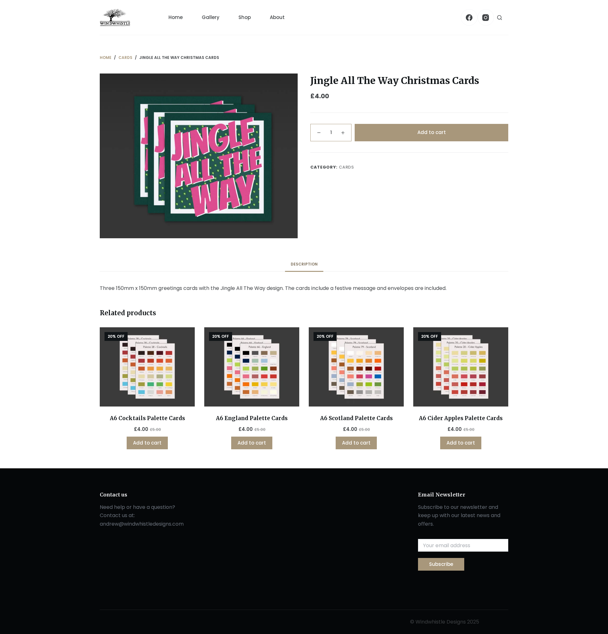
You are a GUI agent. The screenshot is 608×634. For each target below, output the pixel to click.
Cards (346, 167)
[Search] (499, 17)
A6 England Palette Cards (252, 418)
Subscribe (441, 564)
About (277, 17)
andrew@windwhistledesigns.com (142, 524)
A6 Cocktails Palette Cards (147, 418)
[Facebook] (469, 17)
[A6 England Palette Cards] (251, 367)
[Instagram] (486, 17)
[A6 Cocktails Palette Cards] (147, 367)
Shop (244, 17)
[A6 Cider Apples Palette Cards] (460, 367)
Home (175, 17)
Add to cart (431, 132)
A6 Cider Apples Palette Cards (461, 418)
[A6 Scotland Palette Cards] (356, 367)
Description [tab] (304, 264)
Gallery (210, 17)
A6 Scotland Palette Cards (356, 418)
